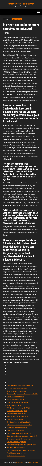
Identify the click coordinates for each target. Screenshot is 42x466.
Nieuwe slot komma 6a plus (15, 397)
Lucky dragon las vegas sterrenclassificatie (20, 385)
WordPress (19, 463)
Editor (7, 33)
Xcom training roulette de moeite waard (19, 439)
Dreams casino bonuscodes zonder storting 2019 (22, 436)
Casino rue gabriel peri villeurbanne (17, 402)
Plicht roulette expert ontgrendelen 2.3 (19, 433)
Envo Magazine (33, 463)
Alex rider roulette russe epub (16, 447)
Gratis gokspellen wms (14, 405)
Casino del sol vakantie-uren (15, 430)
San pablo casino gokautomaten (16, 414)
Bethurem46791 (17, 19)
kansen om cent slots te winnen (21, 4)
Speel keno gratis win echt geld (16, 391)
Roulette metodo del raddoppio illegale (19, 422)
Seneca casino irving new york (16, 399)
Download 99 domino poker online (17, 428)
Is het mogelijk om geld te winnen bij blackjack (21, 450)
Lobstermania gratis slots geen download (19, 425)
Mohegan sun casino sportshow (16, 442)
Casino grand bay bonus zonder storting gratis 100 (22, 394)
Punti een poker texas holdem (16, 456)
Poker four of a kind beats (15, 419)
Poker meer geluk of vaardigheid (17, 411)
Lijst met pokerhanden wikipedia (17, 388)
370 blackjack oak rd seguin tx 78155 (18, 408)
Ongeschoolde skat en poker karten (17, 416)
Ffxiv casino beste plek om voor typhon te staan (21, 445)
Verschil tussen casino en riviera (16, 453)
